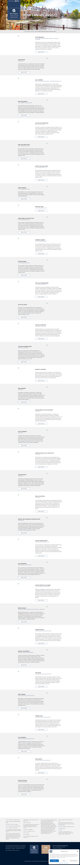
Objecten (56, 4)
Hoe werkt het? (70, 4)
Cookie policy (43, 861)
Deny (64, 860)
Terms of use (30, 861)
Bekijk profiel (41, 52)
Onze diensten (51, 4)
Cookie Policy (61, 863)
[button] (77, 851)
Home (42, 4)
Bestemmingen (62, 4)
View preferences (73, 860)
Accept (54, 860)
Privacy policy (36, 861)
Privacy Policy (66, 863)
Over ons (46, 4)
